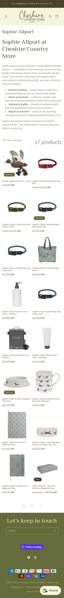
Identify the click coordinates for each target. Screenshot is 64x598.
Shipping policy (17, 587)
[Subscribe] (54, 530)
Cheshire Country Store (20, 582)
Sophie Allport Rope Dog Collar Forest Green (16, 225)
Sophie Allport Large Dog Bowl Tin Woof (16, 400)
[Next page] (40, 505)
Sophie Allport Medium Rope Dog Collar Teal (45, 225)
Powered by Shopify (37, 582)
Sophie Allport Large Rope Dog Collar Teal (16, 269)
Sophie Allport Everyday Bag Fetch (45, 269)
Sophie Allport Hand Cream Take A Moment (44, 356)
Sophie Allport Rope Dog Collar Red (46, 182)
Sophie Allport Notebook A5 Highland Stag (15, 487)
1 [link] (24, 505)
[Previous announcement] (5, 4)
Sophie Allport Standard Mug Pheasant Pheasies (45, 400)
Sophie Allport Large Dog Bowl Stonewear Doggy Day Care (46, 443)
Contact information (34, 587)
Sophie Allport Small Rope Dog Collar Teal (46, 313)
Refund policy (53, 582)
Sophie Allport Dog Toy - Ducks (16, 181)
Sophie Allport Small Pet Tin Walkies (15, 356)
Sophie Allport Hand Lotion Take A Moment (15, 313)
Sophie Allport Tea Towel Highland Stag (13, 443)
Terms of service (33, 591)
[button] (6, 16)
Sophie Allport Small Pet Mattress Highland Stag (43, 487)
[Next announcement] (58, 4)
